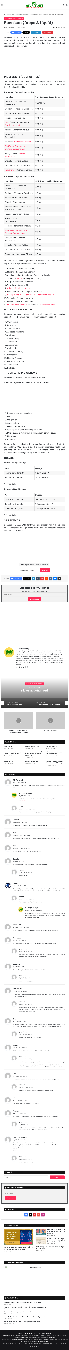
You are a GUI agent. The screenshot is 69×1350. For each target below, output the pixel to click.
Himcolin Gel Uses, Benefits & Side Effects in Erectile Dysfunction (34, 753)
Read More (52, 1337)
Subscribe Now (34, 599)
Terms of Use (44, 1341)
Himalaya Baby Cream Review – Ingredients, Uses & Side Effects (25, 1307)
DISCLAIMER (13, 1344)
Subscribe (10, 1198)
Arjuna (10, 288)
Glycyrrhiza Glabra (47, 305)
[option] (34, 690)
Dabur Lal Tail (8, 761)
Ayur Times (23, 949)
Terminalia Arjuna (22, 288)
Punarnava (9, 170)
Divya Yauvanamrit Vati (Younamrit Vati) (54, 753)
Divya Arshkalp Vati (31, 761)
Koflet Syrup (8, 746)
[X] (21, 667)
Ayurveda (12, 14)
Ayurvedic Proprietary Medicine (39, 14)
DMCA (57, 1344)
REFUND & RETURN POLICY (46, 1344)
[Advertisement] (34, 62)
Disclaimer (26, 1341)
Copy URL (45, 570)
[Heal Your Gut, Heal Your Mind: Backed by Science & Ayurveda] (41, 1232)
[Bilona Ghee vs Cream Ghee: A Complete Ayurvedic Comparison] (41, 1240)
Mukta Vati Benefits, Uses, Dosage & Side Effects (12, 753)
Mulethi (10, 305)
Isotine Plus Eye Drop (32, 746)
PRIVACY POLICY (23, 1344)
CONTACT (63, 1344)
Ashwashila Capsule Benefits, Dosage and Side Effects (22, 1322)
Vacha (19, 278)
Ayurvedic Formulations (22, 14)
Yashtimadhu (21, 305)
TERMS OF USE (33, 1344)
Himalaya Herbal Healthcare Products (35, 565)
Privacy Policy (33, 1341)
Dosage (24, 800)
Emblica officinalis (13, 125)
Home (7, 14)
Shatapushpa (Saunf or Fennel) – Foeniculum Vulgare (30, 295)
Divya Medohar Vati (34, 690)
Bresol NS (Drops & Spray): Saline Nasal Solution (20, 1312)
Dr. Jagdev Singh (9, 27)
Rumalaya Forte (51, 746)
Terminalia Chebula (22, 142)
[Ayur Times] (34, 5)
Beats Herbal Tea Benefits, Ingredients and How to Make (22, 1302)
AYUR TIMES (35, 1333)
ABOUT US (6, 1344)
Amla (7, 122)
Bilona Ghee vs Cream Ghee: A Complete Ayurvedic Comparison (56, 1240)
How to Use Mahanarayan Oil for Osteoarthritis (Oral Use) (18, 1248)
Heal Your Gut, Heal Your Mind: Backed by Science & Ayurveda (56, 1231)
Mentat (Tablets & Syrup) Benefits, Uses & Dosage (54, 762)
